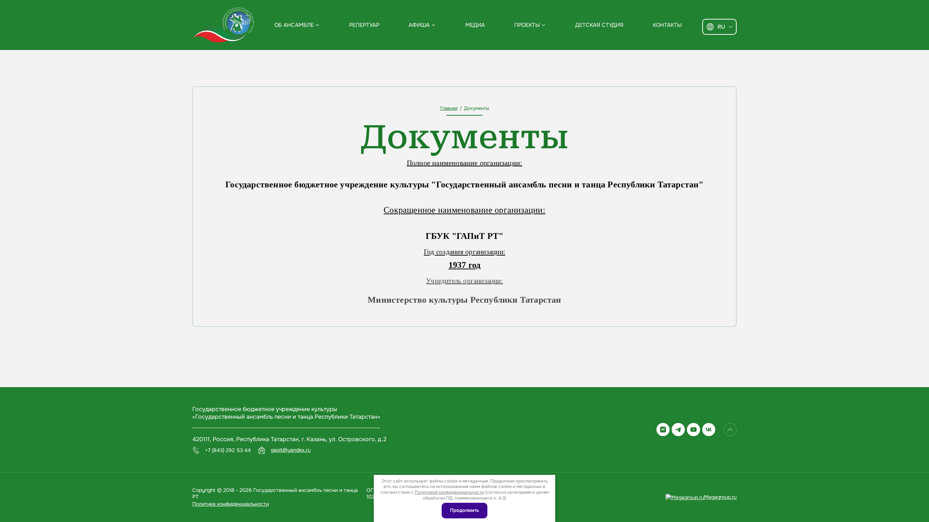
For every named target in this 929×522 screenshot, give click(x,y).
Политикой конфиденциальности (449, 492)
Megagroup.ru (720, 497)
